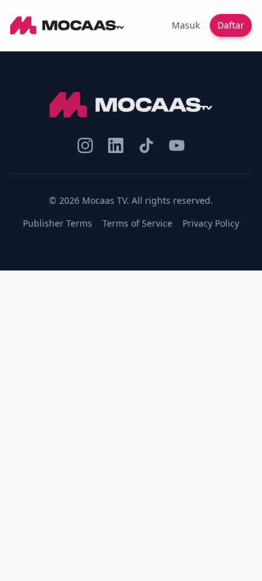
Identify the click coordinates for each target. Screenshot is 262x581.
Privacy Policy (211, 223)
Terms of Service (137, 223)
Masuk (186, 25)
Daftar (230, 25)
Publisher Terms (57, 223)
